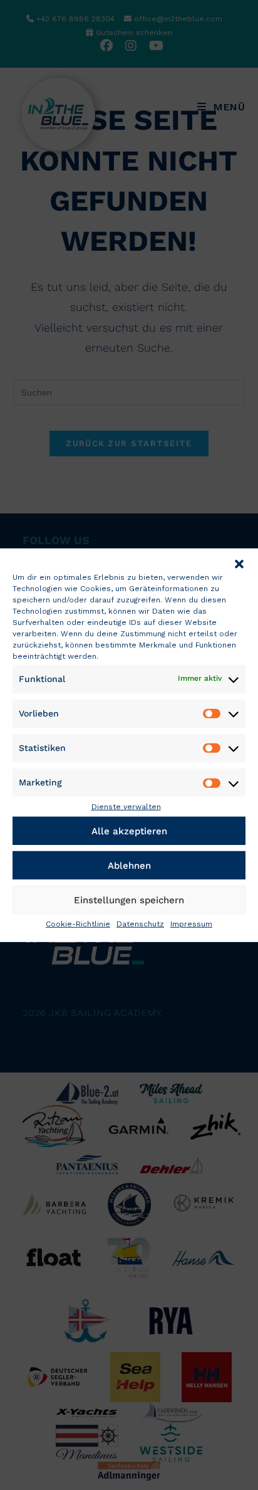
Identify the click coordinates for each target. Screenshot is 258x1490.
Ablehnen (129, 865)
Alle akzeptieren (129, 830)
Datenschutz (140, 924)
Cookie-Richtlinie (78, 924)
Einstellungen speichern (129, 899)
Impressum (191, 924)
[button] (239, 563)
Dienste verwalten (126, 806)
